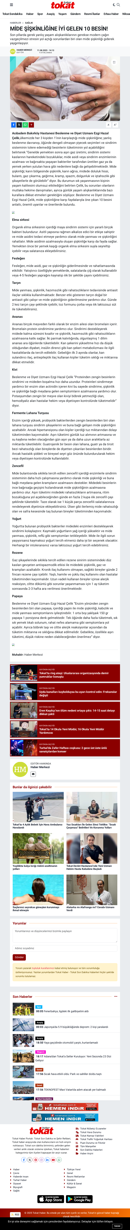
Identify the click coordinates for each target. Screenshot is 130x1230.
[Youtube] (53, 1159)
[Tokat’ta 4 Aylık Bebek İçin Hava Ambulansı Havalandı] (38, 806)
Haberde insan (20, 1176)
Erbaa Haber (111, 14)
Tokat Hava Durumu (90, 1132)
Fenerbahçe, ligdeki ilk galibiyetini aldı (62, 1011)
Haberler (15, 23)
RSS (16, 1214)
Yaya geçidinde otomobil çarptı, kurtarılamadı (67, 1042)
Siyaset (17, 1183)
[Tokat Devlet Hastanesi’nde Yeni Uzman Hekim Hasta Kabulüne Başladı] (91, 848)
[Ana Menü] (11, 4)
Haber (30, 14)
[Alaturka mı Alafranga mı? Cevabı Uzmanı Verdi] (91, 889)
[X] (29, 1159)
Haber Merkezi (40, 767)
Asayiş (51, 14)
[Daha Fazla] (31, 125)
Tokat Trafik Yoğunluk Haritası (96, 1139)
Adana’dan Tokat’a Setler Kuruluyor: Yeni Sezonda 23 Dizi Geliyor (73, 1058)
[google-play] (79, 1199)
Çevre (16, 1173)
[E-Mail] (33, 774)
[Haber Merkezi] (20, 769)
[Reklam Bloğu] (65, 1106)
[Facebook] (23, 1159)
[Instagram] (41, 1159)
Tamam (117, 1226)
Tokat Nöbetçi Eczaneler (93, 1128)
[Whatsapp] (59, 1159)
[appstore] (51, 1199)
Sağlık (29, 23)
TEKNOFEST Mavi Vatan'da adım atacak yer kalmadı (71, 1089)
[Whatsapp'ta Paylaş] (25, 125)
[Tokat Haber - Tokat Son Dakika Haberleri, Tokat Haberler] (63, 4)
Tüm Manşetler (88, 1146)
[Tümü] (115, 996)
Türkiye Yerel (74, 1169)
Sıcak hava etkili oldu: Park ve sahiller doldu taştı (69, 1074)
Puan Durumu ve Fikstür (92, 1142)
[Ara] (118, 5)
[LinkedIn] (47, 1159)
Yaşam (62, 14)
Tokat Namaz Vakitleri (92, 1135)
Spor (40, 14)
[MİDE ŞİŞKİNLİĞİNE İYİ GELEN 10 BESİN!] (65, 88)
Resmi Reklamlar (76, 1176)
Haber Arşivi (86, 1153)
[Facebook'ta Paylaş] (13, 125)
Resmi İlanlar (92, 14)
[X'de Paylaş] (19, 125)
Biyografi (18, 1187)
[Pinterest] (35, 1159)
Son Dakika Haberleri (91, 1149)
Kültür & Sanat (74, 1183)
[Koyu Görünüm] (114, 5)
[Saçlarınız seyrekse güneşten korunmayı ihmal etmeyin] (38, 889)
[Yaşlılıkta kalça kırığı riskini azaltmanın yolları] (38, 848)
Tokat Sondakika (12, 14)
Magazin (41, 1052)
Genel (39, 1069)
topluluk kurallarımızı (43, 968)
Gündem (75, 14)
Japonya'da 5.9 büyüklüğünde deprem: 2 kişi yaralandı (72, 1027)
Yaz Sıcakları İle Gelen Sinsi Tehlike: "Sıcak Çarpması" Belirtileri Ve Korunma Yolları (91, 826)
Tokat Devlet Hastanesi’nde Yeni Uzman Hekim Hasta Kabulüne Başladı (89, 867)
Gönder (19, 957)
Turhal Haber (20, 1180)
